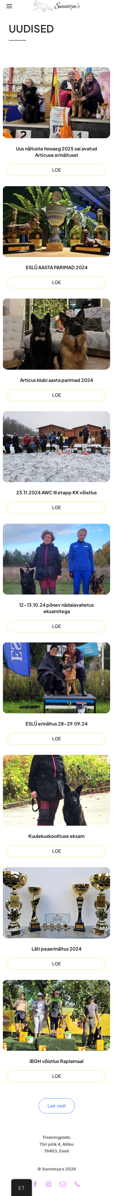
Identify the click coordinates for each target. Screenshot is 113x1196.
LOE (56, 170)
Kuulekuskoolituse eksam (56, 836)
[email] (63, 1184)
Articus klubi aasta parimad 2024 (56, 380)
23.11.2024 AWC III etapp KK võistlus (56, 492)
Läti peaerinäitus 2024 (56, 949)
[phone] (77, 1184)
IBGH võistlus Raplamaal (56, 1061)
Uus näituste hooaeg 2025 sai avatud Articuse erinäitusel (56, 152)
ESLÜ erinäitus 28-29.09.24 (56, 724)
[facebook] (35, 1184)
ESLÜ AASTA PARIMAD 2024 (57, 267)
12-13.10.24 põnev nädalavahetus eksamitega (56, 608)
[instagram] (48, 1184)
